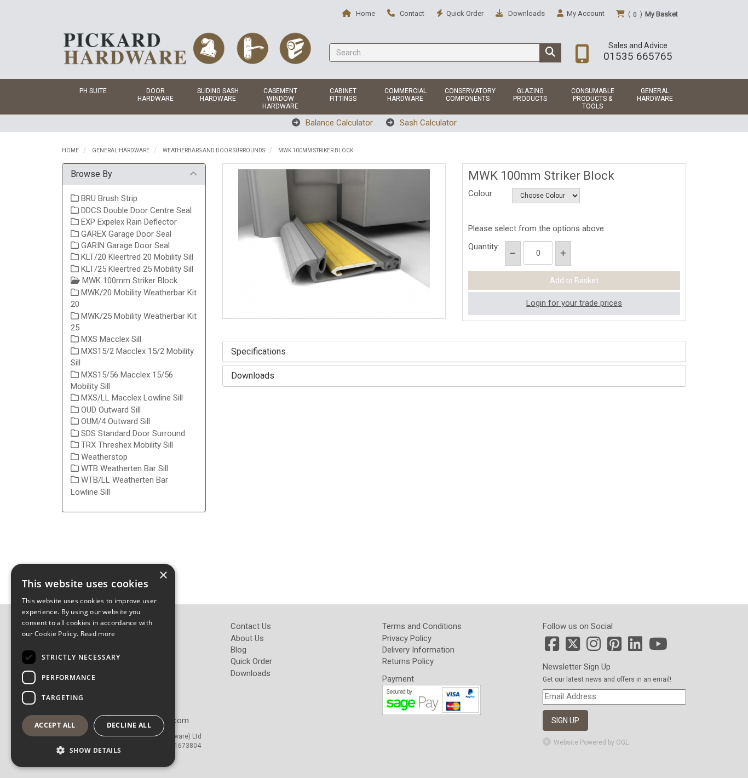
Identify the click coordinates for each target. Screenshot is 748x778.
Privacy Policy (406, 638)
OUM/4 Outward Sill (114, 421)
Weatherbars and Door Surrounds (214, 150)
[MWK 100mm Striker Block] (334, 241)
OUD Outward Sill (110, 410)
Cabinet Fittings (343, 94)
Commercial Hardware (405, 94)
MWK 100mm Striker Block (315, 150)
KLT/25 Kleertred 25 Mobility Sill (136, 269)
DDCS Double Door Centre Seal (135, 210)
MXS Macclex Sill (110, 339)
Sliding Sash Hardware (218, 94)
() (653, 14)
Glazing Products (530, 94)
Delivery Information (418, 650)
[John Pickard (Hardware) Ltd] (187, 48)
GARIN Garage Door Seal (124, 245)
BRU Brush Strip (108, 198)
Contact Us (251, 626)
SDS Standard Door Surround (132, 433)
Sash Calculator (427, 123)
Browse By (91, 174)
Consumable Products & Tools (592, 98)
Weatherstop (103, 457)
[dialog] (93, 665)
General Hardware (655, 94)
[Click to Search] (550, 52)
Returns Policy (408, 661)
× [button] (163, 575)
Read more (98, 633)
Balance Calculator (338, 123)
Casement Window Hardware (280, 98)
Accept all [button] (55, 725)
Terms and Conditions (422, 626)
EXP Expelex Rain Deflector (128, 222)
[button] (93, 749)
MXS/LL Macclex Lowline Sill (131, 398)
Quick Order (251, 661)
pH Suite (93, 91)
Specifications (258, 352)
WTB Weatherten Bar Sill (123, 468)
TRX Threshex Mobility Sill (126, 445)
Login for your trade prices (574, 303)
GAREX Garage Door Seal (125, 234)
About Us (247, 638)
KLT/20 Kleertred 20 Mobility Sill (136, 257)
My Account (586, 13)
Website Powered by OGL (591, 742)
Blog (238, 650)
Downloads (526, 13)
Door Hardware (155, 94)
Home (364, 13)
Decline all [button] (129, 725)
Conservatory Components (470, 94)
